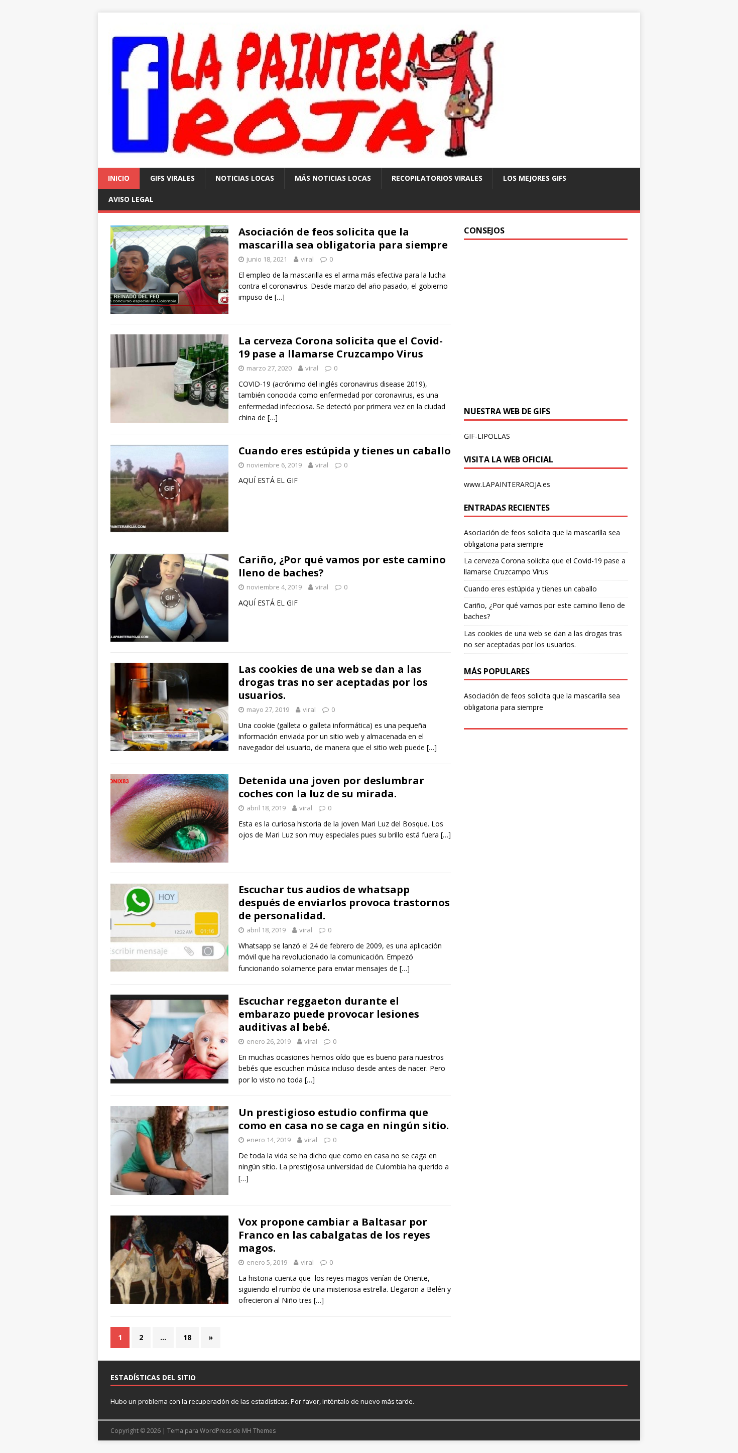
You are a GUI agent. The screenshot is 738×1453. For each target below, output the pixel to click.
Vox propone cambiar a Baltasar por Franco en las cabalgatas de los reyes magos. (334, 1235)
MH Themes (259, 1430)
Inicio (119, 178)
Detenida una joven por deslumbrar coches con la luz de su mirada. (331, 787)
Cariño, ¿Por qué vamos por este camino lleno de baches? (342, 566)
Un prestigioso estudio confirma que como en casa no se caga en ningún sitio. (343, 1119)
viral (307, 259)
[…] (280, 297)
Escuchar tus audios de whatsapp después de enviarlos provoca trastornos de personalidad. (344, 902)
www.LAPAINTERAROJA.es (507, 484)
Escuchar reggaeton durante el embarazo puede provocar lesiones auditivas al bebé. (328, 1014)
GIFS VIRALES (172, 178)
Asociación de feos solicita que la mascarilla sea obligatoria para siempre (343, 238)
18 (187, 1337)
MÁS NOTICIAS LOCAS (333, 178)
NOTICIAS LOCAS (244, 178)
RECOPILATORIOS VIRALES (437, 178)
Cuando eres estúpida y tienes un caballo (344, 450)
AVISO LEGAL (131, 199)
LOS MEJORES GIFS (534, 178)
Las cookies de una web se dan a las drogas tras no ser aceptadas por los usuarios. (333, 682)
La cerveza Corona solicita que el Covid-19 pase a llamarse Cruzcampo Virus (340, 347)
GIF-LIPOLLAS (487, 436)
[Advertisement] (548, 320)
